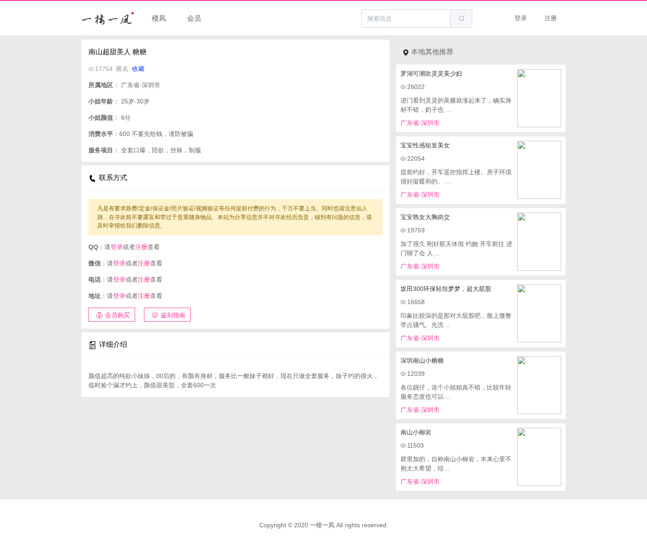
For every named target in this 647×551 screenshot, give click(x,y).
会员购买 (117, 315)
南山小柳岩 (416, 432)
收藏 (138, 68)
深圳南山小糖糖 (422, 360)
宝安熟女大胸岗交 (425, 216)
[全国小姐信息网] (107, 18)
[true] (461, 18)
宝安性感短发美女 (425, 145)
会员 (194, 18)
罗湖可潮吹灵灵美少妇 (431, 73)
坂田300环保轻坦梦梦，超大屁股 (446, 288)
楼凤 (159, 18)
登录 (521, 18)
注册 (550, 18)
